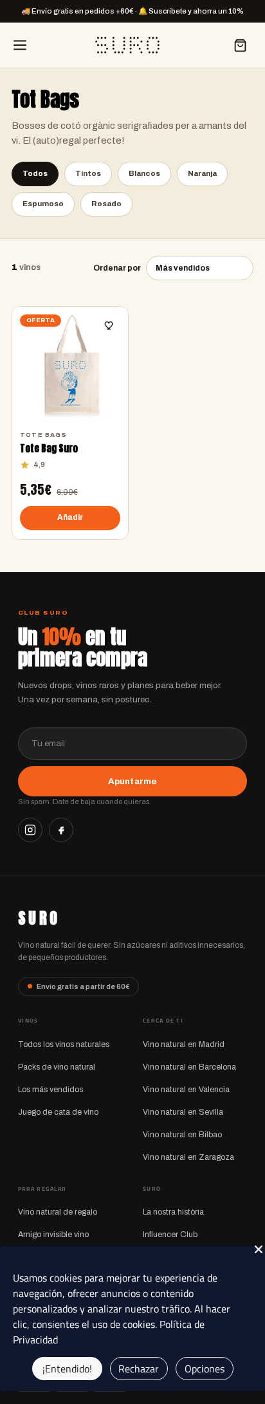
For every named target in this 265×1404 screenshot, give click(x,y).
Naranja (202, 173)
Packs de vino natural (56, 1067)
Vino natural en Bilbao (182, 1134)
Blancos (144, 173)
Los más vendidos (50, 1089)
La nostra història (173, 1211)
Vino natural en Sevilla (183, 1112)
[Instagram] (30, 830)
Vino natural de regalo (57, 1211)
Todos (35, 173)
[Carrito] (239, 45)
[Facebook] (61, 830)
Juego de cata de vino (58, 1112)
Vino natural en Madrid (183, 1044)
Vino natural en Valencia (186, 1089)
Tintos (88, 173)
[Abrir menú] (20, 45)
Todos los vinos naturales (63, 1044)
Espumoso (43, 203)
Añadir (70, 517)
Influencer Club (170, 1234)
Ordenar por (117, 268)
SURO (39, 918)
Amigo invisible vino (53, 1234)
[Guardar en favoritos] (109, 325)
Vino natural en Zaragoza (188, 1157)
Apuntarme (132, 781)
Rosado (106, 203)
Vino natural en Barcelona (189, 1067)
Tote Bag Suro (49, 448)
